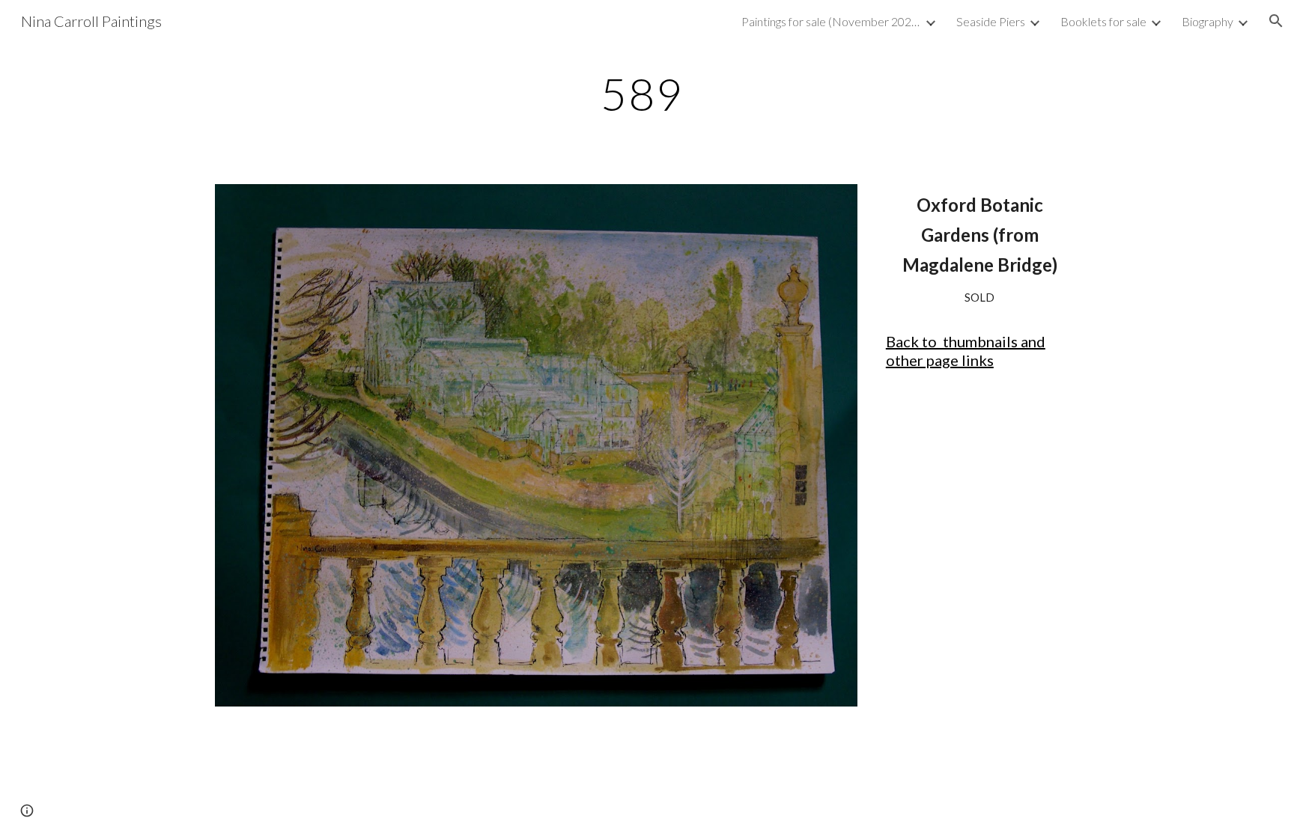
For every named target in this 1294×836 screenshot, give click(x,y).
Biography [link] (1207, 21)
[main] (647, 93)
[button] (1276, 21)
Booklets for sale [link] (1103, 21)
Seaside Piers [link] (990, 21)
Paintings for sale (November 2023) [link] (831, 21)
